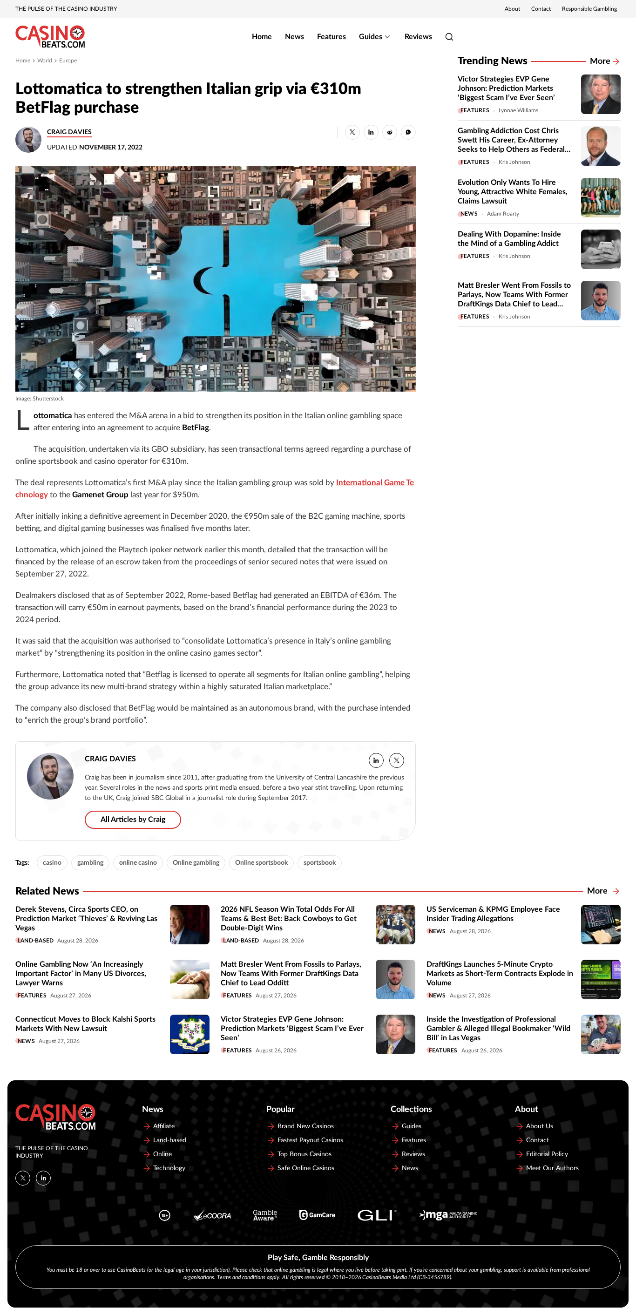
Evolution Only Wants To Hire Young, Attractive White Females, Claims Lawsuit (513, 192)
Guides (370, 37)
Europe (68, 60)
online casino (138, 863)
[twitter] (396, 760)
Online (162, 1154)
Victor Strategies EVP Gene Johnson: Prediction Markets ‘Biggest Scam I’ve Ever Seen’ (506, 88)
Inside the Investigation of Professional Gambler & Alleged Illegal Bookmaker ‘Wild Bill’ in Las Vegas (498, 1029)
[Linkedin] (43, 1178)
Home (262, 37)
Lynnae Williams (518, 110)
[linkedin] (376, 760)
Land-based (36, 940)
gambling (90, 863)
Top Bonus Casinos (304, 1154)
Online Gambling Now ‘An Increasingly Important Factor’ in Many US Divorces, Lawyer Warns (80, 974)
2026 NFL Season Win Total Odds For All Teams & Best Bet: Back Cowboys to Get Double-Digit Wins (289, 919)
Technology (169, 1168)
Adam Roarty (503, 214)
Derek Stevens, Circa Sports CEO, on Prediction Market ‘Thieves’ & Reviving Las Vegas (86, 919)
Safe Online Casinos (305, 1168)
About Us (539, 1126)
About (512, 9)
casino (52, 863)
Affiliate (164, 1126)
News (294, 37)
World (44, 60)
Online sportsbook (261, 863)
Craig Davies (69, 132)
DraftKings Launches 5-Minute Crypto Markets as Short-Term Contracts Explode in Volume (499, 974)
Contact (541, 9)
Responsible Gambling (589, 9)
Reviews (418, 37)
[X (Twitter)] (22, 1178)
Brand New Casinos (305, 1126)
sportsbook (320, 863)
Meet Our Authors (552, 1168)
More (600, 61)
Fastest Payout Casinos (310, 1140)
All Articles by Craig (133, 819)
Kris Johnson (514, 162)
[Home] (50, 36)
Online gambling (196, 863)
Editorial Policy (547, 1154)
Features (331, 37)
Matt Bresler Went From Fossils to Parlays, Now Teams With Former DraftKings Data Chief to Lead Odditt (291, 974)
